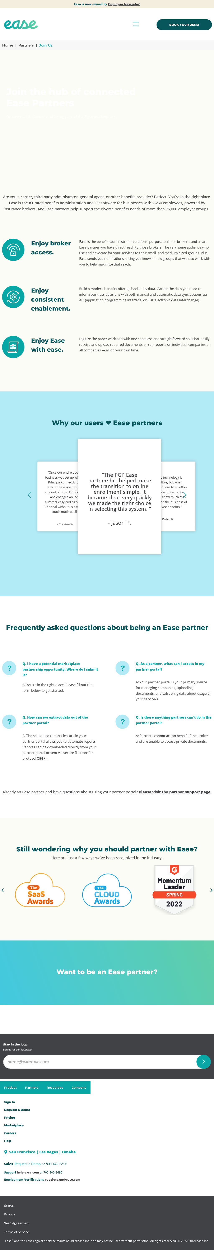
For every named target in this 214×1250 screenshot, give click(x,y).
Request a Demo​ (17, 1110)
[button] (29, 495)
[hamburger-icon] (136, 25)
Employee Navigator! (124, 4)
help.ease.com (28, 1172)
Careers (10, 1133)
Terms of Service (16, 1232)
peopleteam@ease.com (62, 1179)
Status (9, 1205)
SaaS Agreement (17, 1223)
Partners (26, 45)
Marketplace (14, 1125)
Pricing (9, 1117)
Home (7, 45)
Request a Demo (28, 1164)
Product (10, 1087)
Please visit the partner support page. (175, 791)
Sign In (9, 1102)
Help (7, 1141)
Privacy (9, 1214)
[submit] (203, 1062)
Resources (55, 1087)
